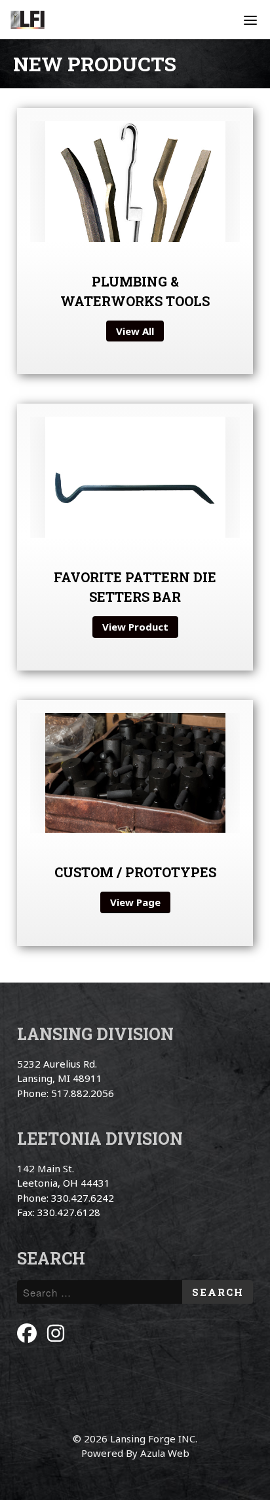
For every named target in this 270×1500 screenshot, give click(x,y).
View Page (135, 902)
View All (135, 331)
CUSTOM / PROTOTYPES (135, 872)
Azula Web (164, 1452)
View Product (135, 626)
